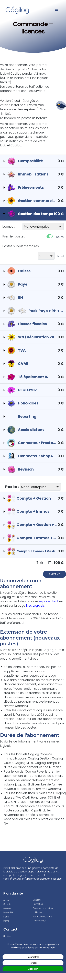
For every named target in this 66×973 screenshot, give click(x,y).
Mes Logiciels (35, 606)
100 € (60, 237)
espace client (49, 601)
